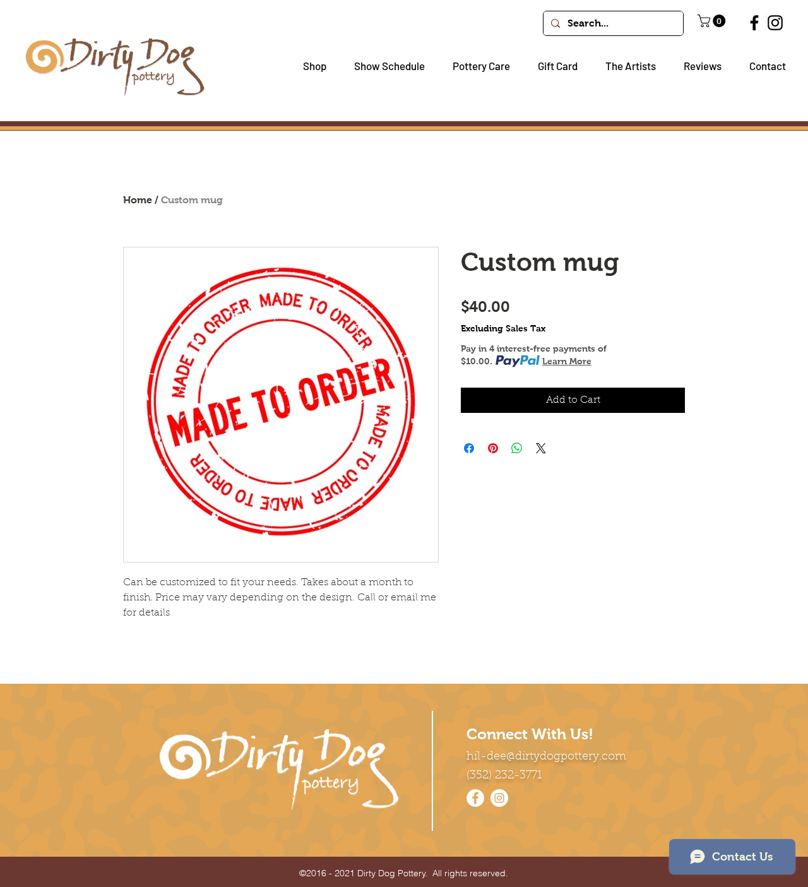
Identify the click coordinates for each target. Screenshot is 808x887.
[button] (310, 66)
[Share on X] (541, 448)
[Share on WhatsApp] (517, 448)
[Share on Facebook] (469, 448)
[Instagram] (775, 23)
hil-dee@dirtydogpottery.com (546, 757)
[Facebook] (754, 23)
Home (137, 199)
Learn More (566, 361)
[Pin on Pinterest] (493, 448)
